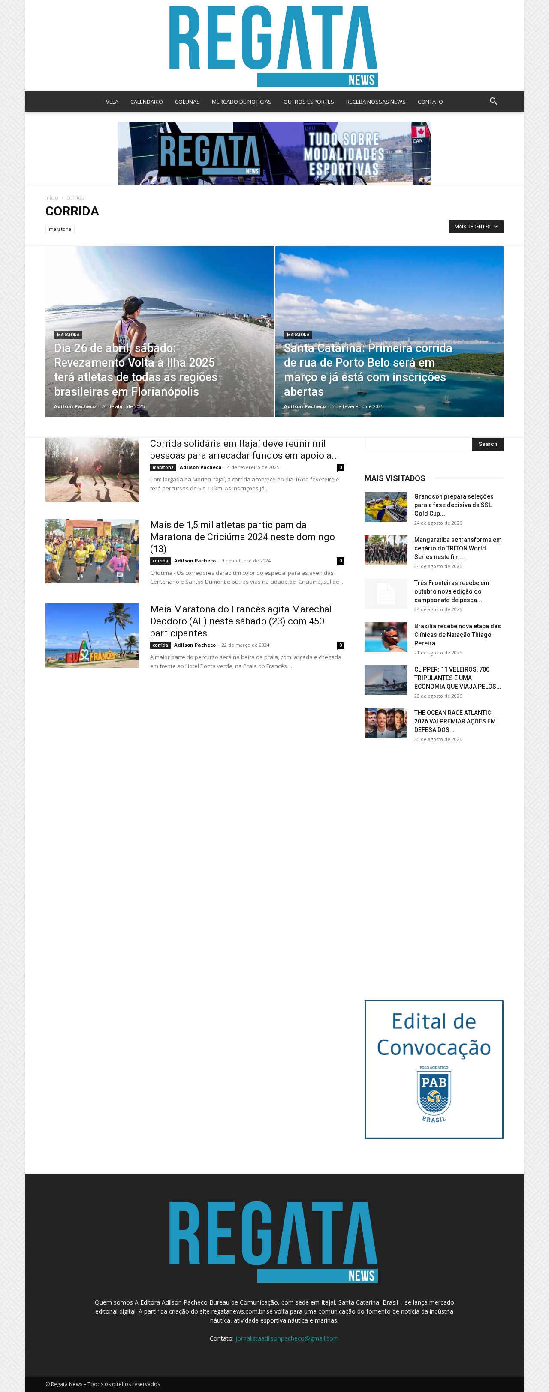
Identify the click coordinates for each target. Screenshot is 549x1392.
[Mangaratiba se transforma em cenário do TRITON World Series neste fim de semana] (386, 550)
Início (51, 197)
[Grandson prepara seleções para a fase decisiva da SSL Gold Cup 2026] (386, 507)
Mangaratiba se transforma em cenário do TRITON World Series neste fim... (458, 548)
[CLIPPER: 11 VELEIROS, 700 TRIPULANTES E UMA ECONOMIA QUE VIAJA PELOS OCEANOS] (386, 680)
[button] (493, 102)
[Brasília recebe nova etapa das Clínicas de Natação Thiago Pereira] (386, 637)
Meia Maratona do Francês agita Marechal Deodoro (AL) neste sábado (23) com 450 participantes (241, 621)
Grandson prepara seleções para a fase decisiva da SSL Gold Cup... (454, 505)
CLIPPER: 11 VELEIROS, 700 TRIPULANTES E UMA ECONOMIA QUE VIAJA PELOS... (457, 678)
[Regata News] (274, 45)
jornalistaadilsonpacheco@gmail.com (287, 1338)
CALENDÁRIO (146, 101)
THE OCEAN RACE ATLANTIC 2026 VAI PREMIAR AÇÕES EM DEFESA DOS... (455, 721)
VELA (112, 101)
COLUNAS (187, 101)
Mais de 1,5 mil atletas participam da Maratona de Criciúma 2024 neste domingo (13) (242, 537)
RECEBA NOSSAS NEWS (376, 101)
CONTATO (430, 101)
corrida (160, 561)
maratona (60, 229)
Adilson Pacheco (75, 406)
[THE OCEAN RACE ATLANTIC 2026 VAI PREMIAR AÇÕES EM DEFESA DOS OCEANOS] (386, 723)
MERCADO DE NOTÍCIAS (241, 101)
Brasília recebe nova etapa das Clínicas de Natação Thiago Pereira (457, 635)
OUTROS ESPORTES (309, 101)
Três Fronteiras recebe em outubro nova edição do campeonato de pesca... (451, 591)
